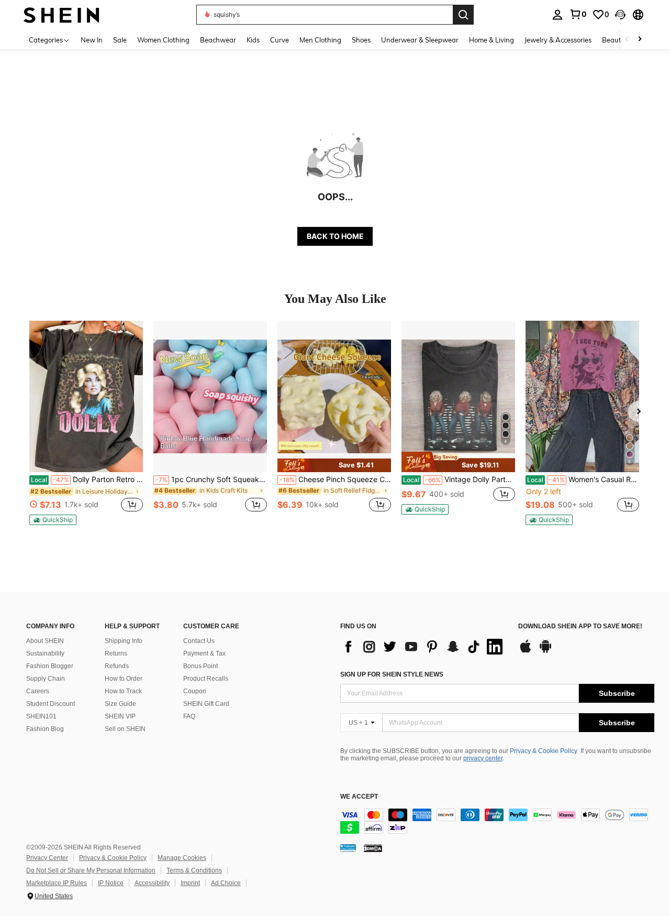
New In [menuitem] (92, 40)
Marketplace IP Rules (56, 883)
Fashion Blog (45, 729)
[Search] (463, 15)
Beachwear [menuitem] (218, 40)
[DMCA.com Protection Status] (373, 848)
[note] (52, 520)
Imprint (190, 883)
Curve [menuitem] (279, 40)
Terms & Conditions (194, 870)
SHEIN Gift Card (206, 703)
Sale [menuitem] (120, 40)
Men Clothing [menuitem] (320, 40)
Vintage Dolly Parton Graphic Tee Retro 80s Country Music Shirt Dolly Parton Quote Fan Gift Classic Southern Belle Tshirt (459, 479)
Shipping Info (123, 641)
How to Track (123, 691)
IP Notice (111, 883)
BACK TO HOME (335, 236)
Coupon (194, 691)
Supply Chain (45, 678)
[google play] (545, 651)
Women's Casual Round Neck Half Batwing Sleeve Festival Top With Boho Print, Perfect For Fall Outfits (583, 479)
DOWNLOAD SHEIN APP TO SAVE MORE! (580, 626)
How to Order (123, 678)
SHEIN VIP (120, 716)
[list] (424, 647)
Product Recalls (205, 678)
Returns (116, 653)
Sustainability (45, 653)
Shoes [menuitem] (361, 40)
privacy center (482, 758)
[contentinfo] (497, 821)
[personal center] (557, 14)
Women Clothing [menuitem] (163, 40)
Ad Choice (226, 883)
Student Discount (50, 703)
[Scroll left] (627, 39)
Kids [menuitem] (253, 40)
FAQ (189, 716)
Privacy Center (47, 858)
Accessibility (152, 883)
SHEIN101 (41, 716)
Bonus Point (200, 666)
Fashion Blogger (49, 666)
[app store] (525, 651)
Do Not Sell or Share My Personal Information (90, 870)
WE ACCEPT (359, 796)
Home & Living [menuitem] (491, 40)
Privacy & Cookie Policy (543, 751)
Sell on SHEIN (125, 729)
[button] (620, 14)
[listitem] (86, 423)
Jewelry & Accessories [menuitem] (557, 40)
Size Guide (120, 703)
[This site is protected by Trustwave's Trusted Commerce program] (348, 848)
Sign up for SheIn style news (391, 674)
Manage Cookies (182, 858)
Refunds (117, 666)
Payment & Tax (204, 653)
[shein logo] (61, 14)
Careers (37, 691)
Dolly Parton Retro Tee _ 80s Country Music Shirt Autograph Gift (87, 479)
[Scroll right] (639, 39)
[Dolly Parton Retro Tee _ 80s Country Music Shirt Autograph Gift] (86, 396)
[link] (578, 14)
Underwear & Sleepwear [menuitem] (420, 40)
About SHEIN (45, 641)
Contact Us (199, 641)
